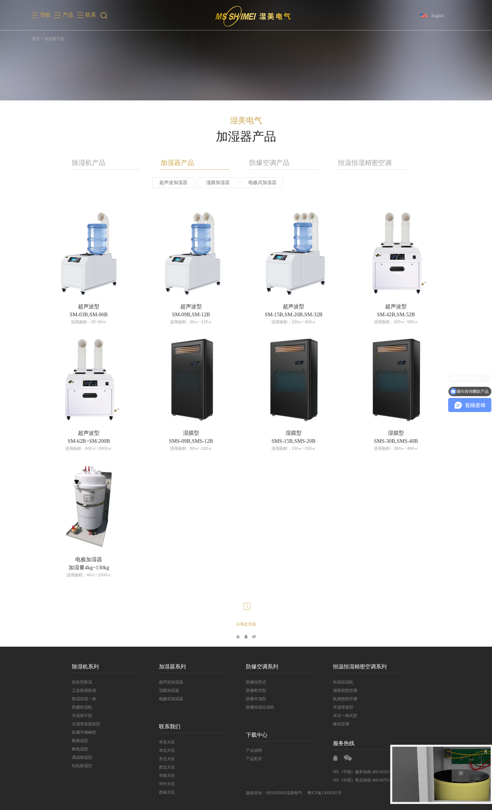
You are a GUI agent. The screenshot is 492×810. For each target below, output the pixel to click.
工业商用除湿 (84, 690)
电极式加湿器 (262, 182)
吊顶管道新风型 (86, 724)
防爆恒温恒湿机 (260, 707)
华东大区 (167, 742)
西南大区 (167, 792)
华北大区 (167, 750)
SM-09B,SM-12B (191, 314)
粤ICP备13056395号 (324, 793)
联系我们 (169, 726)
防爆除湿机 (82, 707)
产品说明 (254, 750)
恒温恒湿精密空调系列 (360, 666)
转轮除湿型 (82, 765)
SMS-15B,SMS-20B (293, 441)
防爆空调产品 (269, 162)
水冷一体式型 (345, 715)
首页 (36, 38)
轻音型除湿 (82, 682)
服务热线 (343, 743)
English (437, 15)
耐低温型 (80, 749)
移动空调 (341, 724)
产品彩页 (254, 758)
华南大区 (167, 775)
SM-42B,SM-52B (396, 314)
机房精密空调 (345, 699)
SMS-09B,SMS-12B (191, 441)
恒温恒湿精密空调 (365, 162)
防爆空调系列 (262, 666)
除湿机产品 (88, 162)
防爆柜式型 (256, 690)
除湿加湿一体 (84, 699)
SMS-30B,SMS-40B (396, 441)
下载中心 (256, 735)
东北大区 (167, 758)
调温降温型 (82, 757)
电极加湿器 (88, 559)
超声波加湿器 (173, 182)
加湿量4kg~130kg (89, 567)
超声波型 (88, 306)
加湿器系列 (172, 666)
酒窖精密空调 (345, 690)
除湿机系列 (85, 666)
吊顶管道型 (343, 707)
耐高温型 (80, 740)
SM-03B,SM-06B (89, 314)
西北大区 (167, 767)
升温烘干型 (82, 715)
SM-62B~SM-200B (89, 441)
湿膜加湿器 (218, 182)
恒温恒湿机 (343, 682)
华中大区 (167, 784)
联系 (90, 15)
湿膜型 (191, 433)
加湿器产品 (177, 162)
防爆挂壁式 (256, 682)
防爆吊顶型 (256, 699)
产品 (68, 15)
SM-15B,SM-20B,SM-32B (294, 314)
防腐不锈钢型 (84, 732)
